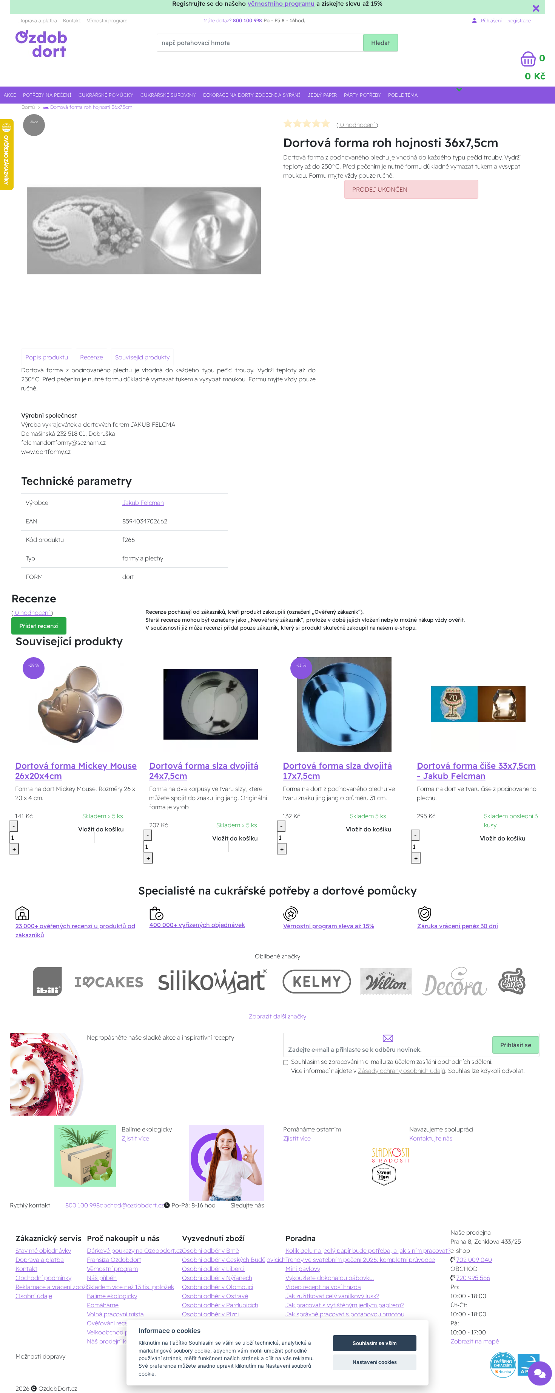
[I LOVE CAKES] (109, 981)
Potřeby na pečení (47, 95)
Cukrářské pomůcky (106, 95)
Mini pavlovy (302, 1268)
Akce (10, 95)
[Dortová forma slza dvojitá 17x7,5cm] (344, 704)
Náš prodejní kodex (113, 1341)
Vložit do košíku (101, 829)
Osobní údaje (33, 1296)
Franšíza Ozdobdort (114, 1259)
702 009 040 (474, 1259)
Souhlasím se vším (375, 1343)
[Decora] (454, 981)
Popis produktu (46, 357)
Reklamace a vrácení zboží (51, 1287)
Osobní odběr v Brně (210, 1250)
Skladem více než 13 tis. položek (130, 1287)
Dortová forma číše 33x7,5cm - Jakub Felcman (476, 770)
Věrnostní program (107, 20)
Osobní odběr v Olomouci (217, 1287)
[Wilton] (386, 981)
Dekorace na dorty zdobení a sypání (251, 95)
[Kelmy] (316, 981)
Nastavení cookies (375, 1362)
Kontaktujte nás (431, 1138)
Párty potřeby (362, 95)
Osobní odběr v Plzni (210, 1314)
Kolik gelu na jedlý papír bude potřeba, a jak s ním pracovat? (367, 1250)
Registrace (519, 20)
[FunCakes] (511, 981)
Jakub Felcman (143, 502)
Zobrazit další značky (277, 1016)
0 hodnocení (357, 124)
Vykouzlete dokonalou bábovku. (329, 1278)
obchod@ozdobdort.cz (132, 1205)
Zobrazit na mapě (474, 1341)
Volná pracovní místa (115, 1314)
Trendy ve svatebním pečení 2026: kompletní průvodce (360, 1259)
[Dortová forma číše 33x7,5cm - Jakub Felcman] (478, 704)
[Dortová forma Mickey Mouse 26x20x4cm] (76, 704)
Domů (28, 107)
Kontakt (72, 20)
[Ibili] (47, 981)
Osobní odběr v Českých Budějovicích (233, 1259)
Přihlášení (490, 20)
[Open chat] (540, 1370)
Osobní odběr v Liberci (213, 1268)
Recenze (91, 357)
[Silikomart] (213, 981)
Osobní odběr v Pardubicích (220, 1305)
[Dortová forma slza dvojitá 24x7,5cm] (210, 704)
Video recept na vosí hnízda (323, 1287)
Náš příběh (102, 1278)
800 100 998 (82, 1205)
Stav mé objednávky (43, 1250)
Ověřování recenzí (111, 1323)
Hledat (380, 42)
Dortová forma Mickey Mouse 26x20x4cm (76, 770)
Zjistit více (135, 1138)
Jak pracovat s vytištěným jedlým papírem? (344, 1305)
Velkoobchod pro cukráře (121, 1332)
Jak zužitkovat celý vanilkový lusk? (332, 1296)
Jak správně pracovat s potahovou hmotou (344, 1314)
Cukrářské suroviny (168, 95)
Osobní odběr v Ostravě (215, 1296)
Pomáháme (103, 1305)
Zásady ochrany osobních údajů (401, 1070)
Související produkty (142, 357)
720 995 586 (473, 1278)
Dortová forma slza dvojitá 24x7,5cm (203, 770)
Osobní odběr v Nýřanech (217, 1278)
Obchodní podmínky (43, 1278)
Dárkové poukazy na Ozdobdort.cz (134, 1250)
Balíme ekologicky (112, 1296)
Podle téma (403, 95)
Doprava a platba (37, 20)
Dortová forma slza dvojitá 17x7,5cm (337, 770)
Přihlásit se (515, 1045)
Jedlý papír (322, 95)
